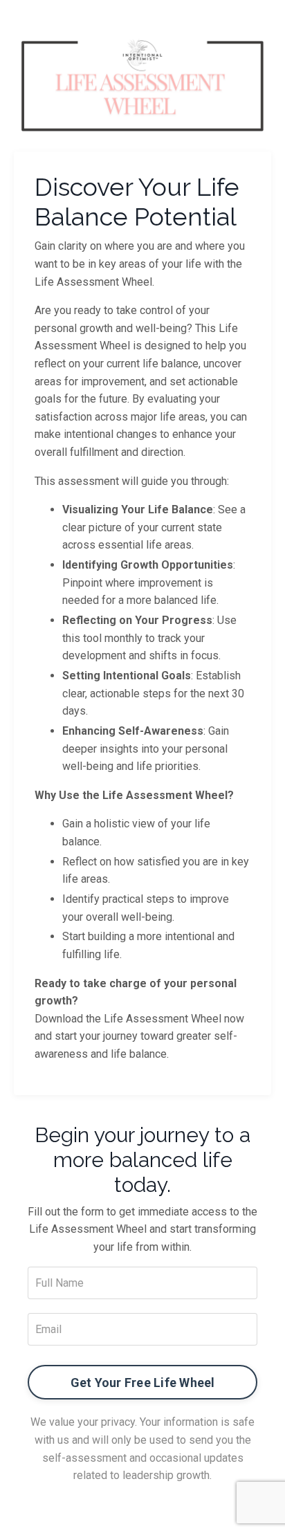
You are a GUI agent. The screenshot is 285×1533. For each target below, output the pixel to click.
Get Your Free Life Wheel (143, 1382)
